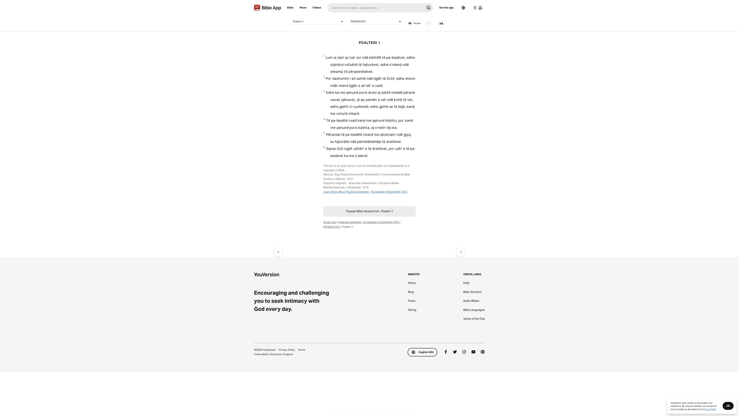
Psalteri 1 (298, 21)
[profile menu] (477, 8)
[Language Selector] (463, 8)
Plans (303, 7)
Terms (301, 349)
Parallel (417, 23)
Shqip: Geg (329, 222)
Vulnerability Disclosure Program (273, 354)
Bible (290, 7)
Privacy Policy (287, 349)
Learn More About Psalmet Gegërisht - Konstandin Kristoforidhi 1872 (365, 192)
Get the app (446, 7)
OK (728, 405)
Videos (317, 7)
